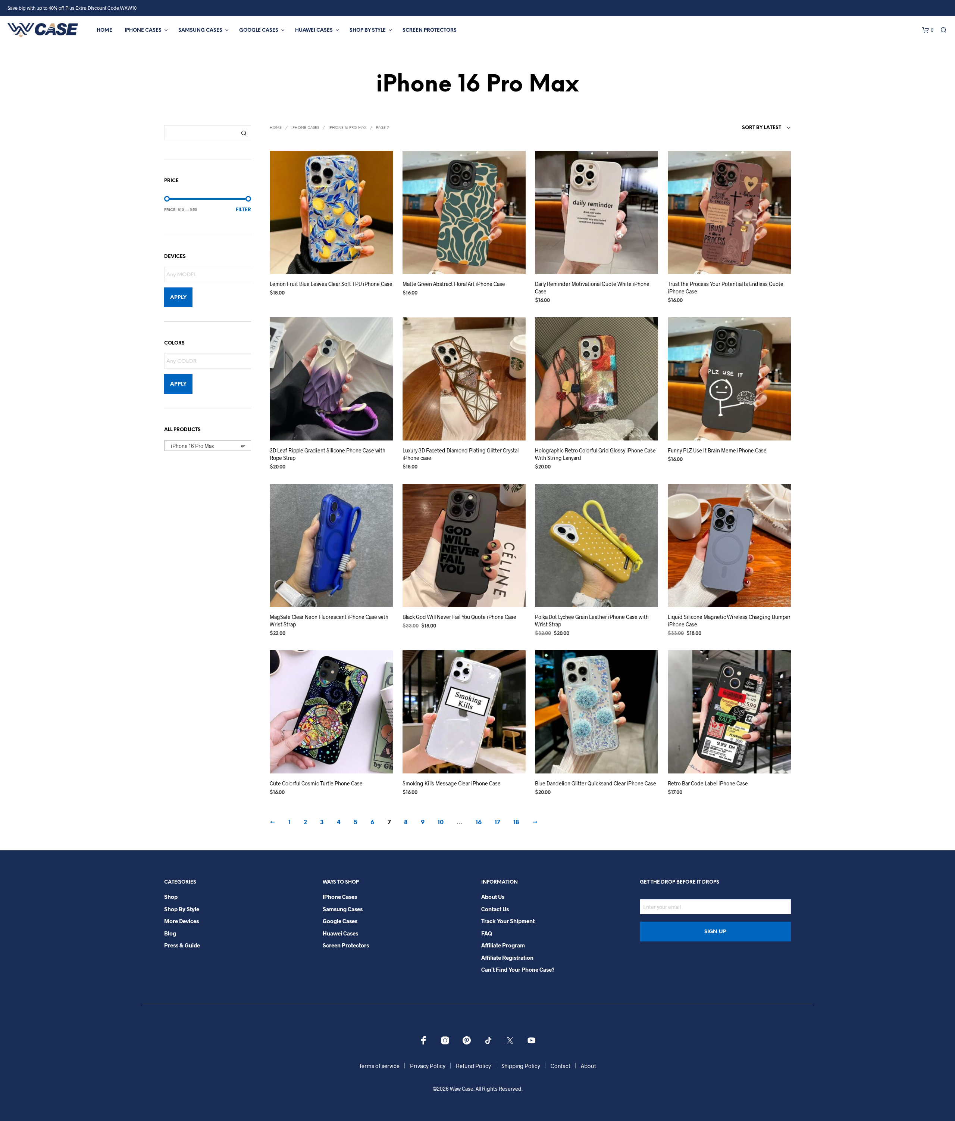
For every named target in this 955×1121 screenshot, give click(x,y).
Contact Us (495, 909)
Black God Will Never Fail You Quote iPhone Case (459, 617)
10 (441, 822)
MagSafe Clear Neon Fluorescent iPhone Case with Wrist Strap (329, 621)
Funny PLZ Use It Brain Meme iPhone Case (717, 450)
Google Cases (258, 30)
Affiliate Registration (507, 957)
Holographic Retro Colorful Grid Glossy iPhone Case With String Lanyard (595, 454)
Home (104, 30)
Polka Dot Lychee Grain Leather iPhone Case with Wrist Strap (592, 621)
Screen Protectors (430, 30)
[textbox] (209, 275)
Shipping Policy (520, 1065)
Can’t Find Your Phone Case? (517, 969)
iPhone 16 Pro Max (347, 128)
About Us (492, 896)
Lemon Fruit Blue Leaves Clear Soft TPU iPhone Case (331, 284)
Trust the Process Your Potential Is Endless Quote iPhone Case (725, 288)
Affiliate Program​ (503, 945)
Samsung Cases (200, 30)
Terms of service (379, 1065)
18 (516, 822)
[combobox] (207, 445)
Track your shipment (508, 921)
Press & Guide (182, 945)
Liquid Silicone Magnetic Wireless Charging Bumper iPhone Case (729, 621)
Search (243, 132)
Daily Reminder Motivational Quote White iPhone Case (592, 288)
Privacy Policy (427, 1065)
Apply (178, 298)
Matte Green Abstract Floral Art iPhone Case (454, 284)
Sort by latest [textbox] (761, 127)
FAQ (486, 933)
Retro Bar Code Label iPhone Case (708, 783)
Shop (171, 896)
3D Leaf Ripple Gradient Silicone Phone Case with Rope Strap (327, 454)
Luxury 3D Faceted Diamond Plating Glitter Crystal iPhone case (461, 454)
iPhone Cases (143, 30)
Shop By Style (368, 30)
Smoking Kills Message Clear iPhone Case (452, 783)
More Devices (181, 921)
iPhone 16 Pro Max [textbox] (205, 446)
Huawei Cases (314, 30)
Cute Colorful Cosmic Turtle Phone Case (316, 783)
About (588, 1065)
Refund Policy (473, 1065)
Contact (560, 1065)
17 (497, 822)
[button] (927, 30)
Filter (243, 210)
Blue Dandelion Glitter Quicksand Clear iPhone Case (595, 783)
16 (479, 822)
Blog (170, 933)
